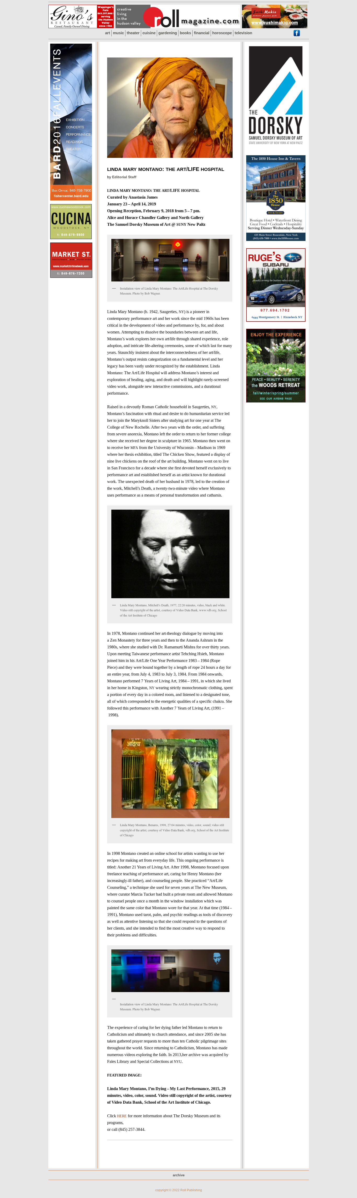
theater (133, 33)
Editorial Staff (124, 177)
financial (201, 33)
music (118, 33)
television (243, 33)
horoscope (222, 33)
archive (179, 1175)
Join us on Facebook (296, 33)
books (185, 33)
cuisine (149, 33)
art (107, 33)
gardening (167, 33)
